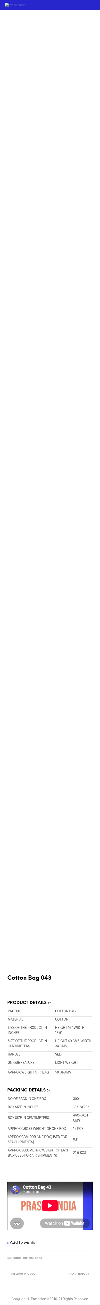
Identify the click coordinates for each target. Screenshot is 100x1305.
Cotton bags (32, 1258)
